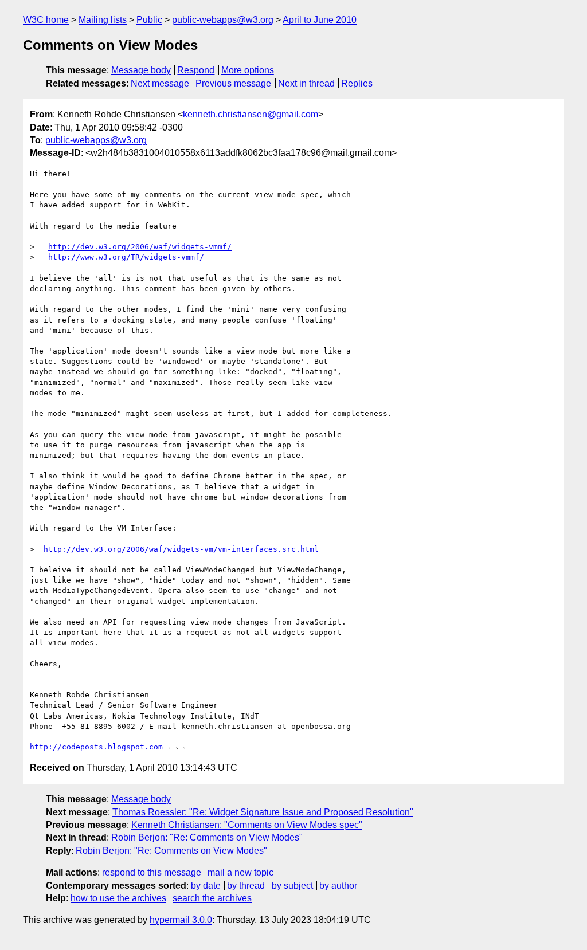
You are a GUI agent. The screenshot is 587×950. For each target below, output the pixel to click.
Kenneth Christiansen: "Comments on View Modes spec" (246, 825)
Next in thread (306, 83)
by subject (292, 885)
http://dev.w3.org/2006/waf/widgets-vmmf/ (140, 246)
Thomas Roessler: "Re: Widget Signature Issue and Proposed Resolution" (262, 812)
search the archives (212, 898)
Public (149, 20)
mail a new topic (240, 872)
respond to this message (151, 872)
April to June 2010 (320, 20)
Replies (357, 83)
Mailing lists (103, 20)
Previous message (233, 83)
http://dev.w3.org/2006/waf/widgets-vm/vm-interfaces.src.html (181, 549)
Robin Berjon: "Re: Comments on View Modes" (207, 837)
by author (338, 885)
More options (247, 70)
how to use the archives (118, 898)
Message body (141, 70)
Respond (195, 70)
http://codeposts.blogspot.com (96, 747)
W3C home (46, 20)
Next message (160, 83)
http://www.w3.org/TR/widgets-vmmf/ (126, 257)
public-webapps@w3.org (222, 20)
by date (206, 885)
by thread (246, 885)
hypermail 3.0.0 (181, 920)
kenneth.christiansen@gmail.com (250, 114)
